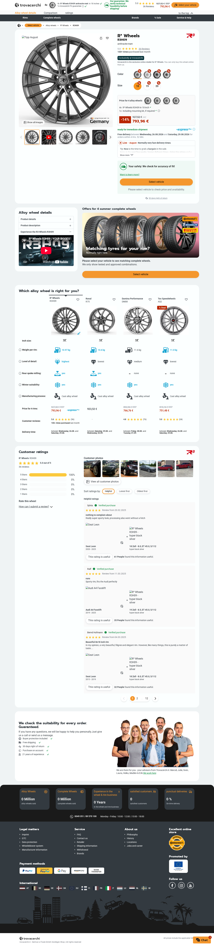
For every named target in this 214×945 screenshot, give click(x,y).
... (142, 698)
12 (146, 698)
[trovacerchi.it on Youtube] (190, 885)
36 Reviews (144, 49)
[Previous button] (124, 698)
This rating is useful (99, 556)
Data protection (29, 842)
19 (147, 86)
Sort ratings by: (92, 491)
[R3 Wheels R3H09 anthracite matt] (137, 74)
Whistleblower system (32, 846)
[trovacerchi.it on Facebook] (172, 885)
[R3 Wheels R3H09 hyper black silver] (147, 74)
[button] (46, 219)
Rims (25, 17)
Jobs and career (135, 846)
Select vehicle (33, 25)
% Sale (157, 17)
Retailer (80, 842)
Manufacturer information (34, 849)
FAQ (79, 834)
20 (157, 86)
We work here (149, 773)
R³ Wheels (64, 25)
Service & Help (184, 17)
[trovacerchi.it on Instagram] (181, 885)
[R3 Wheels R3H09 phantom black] (157, 74)
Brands (135, 17)
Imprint (25, 834)
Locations (132, 842)
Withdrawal (82, 849)
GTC (24, 838)
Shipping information (87, 846)
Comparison (50, 12)
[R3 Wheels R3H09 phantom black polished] (166, 74)
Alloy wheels (51, 25)
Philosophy (132, 834)
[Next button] (155, 698)
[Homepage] (19, 25)
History (130, 838)
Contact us (82, 838)
